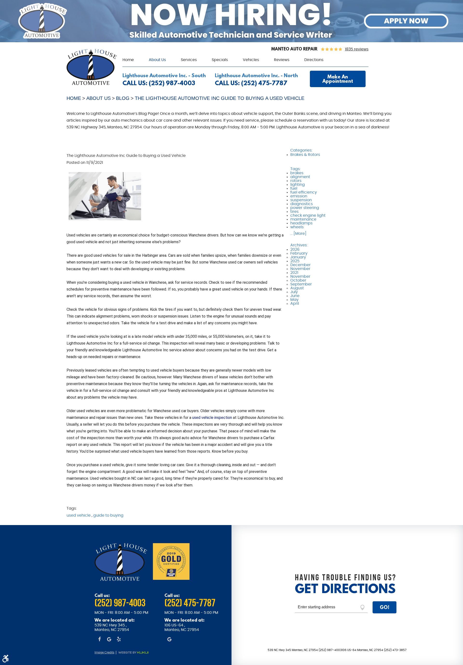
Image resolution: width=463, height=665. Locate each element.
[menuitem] (128, 60)
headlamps (301, 223)
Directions (313, 60)
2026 (295, 249)
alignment (300, 177)
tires (294, 212)
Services (189, 60)
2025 (295, 261)
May (294, 300)
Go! (384, 607)
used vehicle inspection (212, 417)
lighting (297, 185)
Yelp (118, 640)
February (298, 253)
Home (128, 60)
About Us (157, 60)
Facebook (99, 640)
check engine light (308, 215)
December (300, 265)
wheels (297, 227)
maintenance (303, 219)
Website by (136, 653)
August (297, 288)
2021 (294, 273)
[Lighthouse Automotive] (92, 84)
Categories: (301, 150)
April (294, 303)
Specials (220, 60)
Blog (122, 98)
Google (109, 640)
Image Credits (104, 652)
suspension (301, 200)
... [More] (298, 234)
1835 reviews (356, 49)
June (295, 296)
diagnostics (301, 204)
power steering (304, 208)
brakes (296, 173)
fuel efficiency (303, 192)
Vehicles (251, 60)
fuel (293, 188)
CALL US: (159, 83)
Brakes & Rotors (305, 155)
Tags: (295, 169)
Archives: (298, 245)
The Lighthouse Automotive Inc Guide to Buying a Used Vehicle (219, 98)
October (298, 280)
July (294, 292)
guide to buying (108, 515)
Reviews (281, 60)
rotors (295, 181)
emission (298, 196)
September (301, 284)
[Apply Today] (231, 41)
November (300, 269)
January (298, 257)
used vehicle (79, 515)
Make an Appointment (337, 78)
